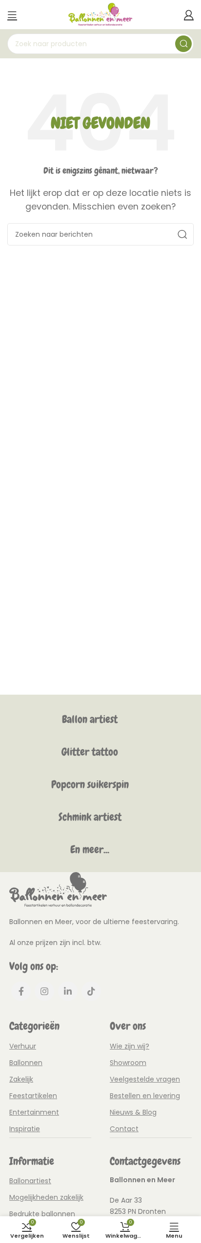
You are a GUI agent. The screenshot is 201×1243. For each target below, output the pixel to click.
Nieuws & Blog (133, 1112)
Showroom (128, 1063)
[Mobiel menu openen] (12, 14)
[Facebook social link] (21, 991)
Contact (124, 1129)
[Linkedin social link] (68, 991)
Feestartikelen (33, 1096)
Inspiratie (24, 1129)
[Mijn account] (189, 14)
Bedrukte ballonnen (42, 1214)
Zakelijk (21, 1079)
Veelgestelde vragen (145, 1079)
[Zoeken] (183, 43)
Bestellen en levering (145, 1096)
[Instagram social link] (44, 991)
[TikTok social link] (91, 991)
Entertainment (34, 1112)
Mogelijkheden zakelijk (46, 1197)
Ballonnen (25, 1063)
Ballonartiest (30, 1181)
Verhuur (22, 1046)
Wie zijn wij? (129, 1046)
